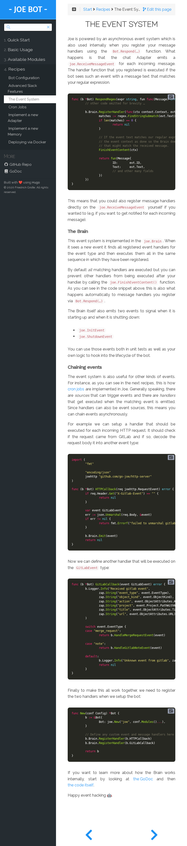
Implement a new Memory (23, 131)
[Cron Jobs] (154, 834)
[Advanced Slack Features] (89, 834)
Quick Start (17, 39)
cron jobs (76, 389)
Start (87, 9)
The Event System (24, 99)
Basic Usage (18, 49)
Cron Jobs (17, 107)
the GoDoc (143, 779)
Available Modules (24, 59)
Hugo (36, 182)
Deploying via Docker (27, 142)
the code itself (81, 785)
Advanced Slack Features (22, 88)
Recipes (14, 69)
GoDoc (15, 171)
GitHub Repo (20, 164)
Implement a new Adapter (23, 118)
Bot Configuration (24, 78)
